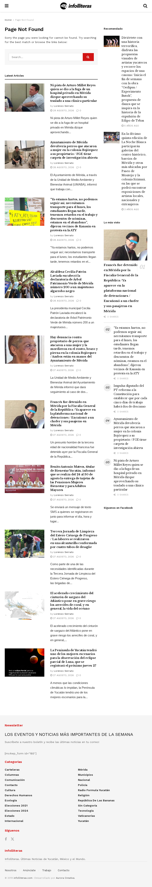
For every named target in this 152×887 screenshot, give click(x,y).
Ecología (11, 800)
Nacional (84, 779)
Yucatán (83, 820)
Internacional (14, 820)
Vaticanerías (86, 815)
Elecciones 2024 (16, 810)
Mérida (82, 769)
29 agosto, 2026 (63, 110)
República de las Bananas (96, 800)
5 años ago (131, 125)
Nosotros (10, 870)
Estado (9, 815)
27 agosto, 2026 (63, 370)
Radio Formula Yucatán (94, 790)
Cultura (10, 790)
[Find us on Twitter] (12, 839)
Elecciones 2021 (16, 805)
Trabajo (46, 870)
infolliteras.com (23, 878)
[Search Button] (145, 6)
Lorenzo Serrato (64, 106)
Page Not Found (24, 20)
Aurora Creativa (65, 878)
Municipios (85, 774)
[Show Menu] (7, 6)
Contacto (11, 785)
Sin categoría (87, 805)
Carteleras (12, 769)
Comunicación (15, 779)
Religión (83, 795)
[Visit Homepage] (76, 6)
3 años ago (131, 209)
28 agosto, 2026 (63, 167)
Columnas (12, 774)
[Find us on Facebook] (6, 839)
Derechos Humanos (18, 795)
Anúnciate (29, 870)
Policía (82, 785)
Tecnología (86, 810)
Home (8, 20)
